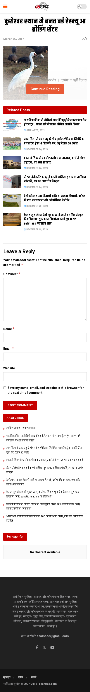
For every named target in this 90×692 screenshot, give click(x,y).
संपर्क (33, 677)
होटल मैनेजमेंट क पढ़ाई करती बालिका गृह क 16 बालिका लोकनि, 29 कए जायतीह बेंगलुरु (55, 179)
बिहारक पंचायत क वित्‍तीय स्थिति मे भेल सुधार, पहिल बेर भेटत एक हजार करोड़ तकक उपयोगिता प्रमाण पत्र (43, 506)
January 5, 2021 (35, 130)
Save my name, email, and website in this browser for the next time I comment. (46, 390)
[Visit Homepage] (42, 6)
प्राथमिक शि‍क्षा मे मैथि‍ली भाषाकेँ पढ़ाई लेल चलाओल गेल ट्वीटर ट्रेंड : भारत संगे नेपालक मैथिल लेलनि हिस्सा (55, 122)
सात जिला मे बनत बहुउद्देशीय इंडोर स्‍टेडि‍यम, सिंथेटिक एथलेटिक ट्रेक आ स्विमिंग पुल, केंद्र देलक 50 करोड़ (54, 141)
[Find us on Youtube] (52, 647)
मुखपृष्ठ (6, 677)
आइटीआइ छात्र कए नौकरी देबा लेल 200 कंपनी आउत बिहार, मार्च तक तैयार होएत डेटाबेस (44, 518)
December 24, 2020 (37, 187)
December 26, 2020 (37, 149)
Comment (12, 274)
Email (8, 348)
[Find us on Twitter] (44, 647)
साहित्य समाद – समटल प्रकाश (21, 428)
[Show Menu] (5, 6)
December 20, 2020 (37, 206)
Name (9, 329)
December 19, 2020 (37, 229)
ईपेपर (20, 677)
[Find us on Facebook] (37, 647)
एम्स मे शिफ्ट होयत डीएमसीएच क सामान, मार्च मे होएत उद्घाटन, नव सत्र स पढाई (54, 160)
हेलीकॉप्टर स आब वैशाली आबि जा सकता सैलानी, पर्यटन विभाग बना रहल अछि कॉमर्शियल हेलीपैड (54, 198)
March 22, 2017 (13, 38)
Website (9, 368)
